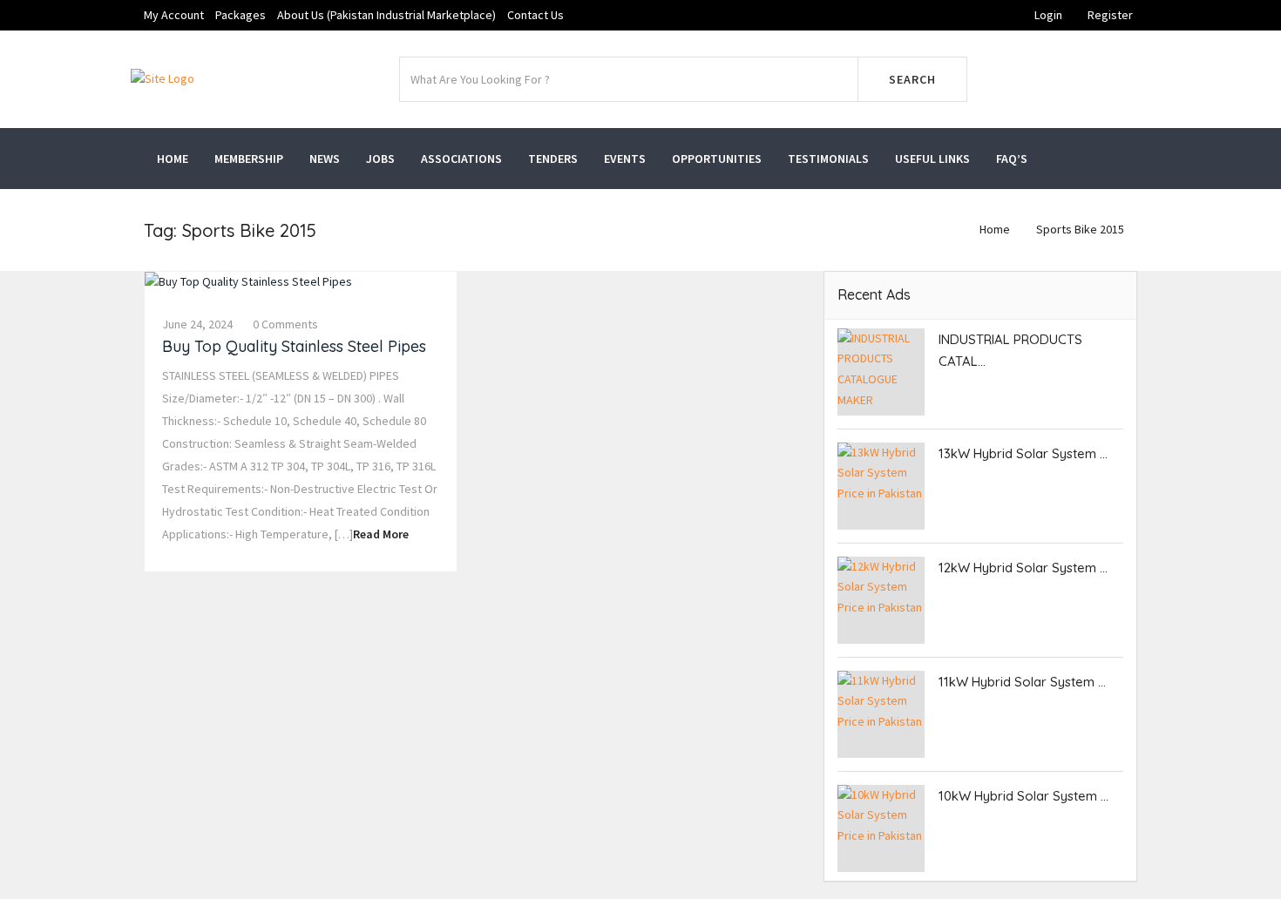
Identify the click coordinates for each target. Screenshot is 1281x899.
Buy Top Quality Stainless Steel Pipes (294, 346)
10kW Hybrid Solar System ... (1023, 795)
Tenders (553, 158)
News (324, 158)
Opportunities (717, 158)
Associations (461, 158)
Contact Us (535, 15)
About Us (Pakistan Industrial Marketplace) (386, 15)
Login (1048, 15)
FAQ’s (1011, 158)
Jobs (380, 158)
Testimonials (828, 158)
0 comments (285, 324)
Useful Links (932, 158)
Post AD (1071, 79)
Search (912, 79)
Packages (240, 15)
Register (1110, 15)
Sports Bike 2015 (1080, 229)
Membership (248, 158)
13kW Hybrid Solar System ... (1023, 453)
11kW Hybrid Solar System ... (1022, 681)
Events (625, 158)
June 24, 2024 (197, 324)
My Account (174, 15)
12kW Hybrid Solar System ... (1023, 567)
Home (172, 158)
